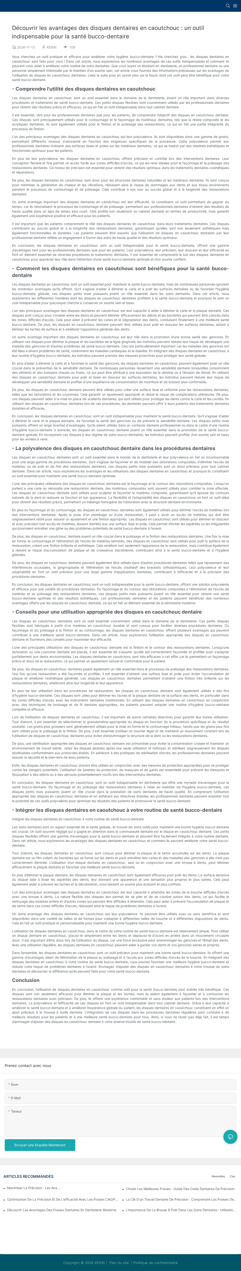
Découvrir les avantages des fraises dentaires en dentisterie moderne (61, 1210)
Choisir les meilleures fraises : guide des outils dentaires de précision (180, 1189)
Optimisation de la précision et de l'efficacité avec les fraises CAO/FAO (63, 1199)
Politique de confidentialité (155, 1263)
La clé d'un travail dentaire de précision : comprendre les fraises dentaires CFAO (181, 1199)
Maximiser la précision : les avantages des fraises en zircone (34, 1188)
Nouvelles (218, 1176)
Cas (232, 1176)
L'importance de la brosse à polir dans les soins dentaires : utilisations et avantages (181, 1210)
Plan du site (119, 1263)
